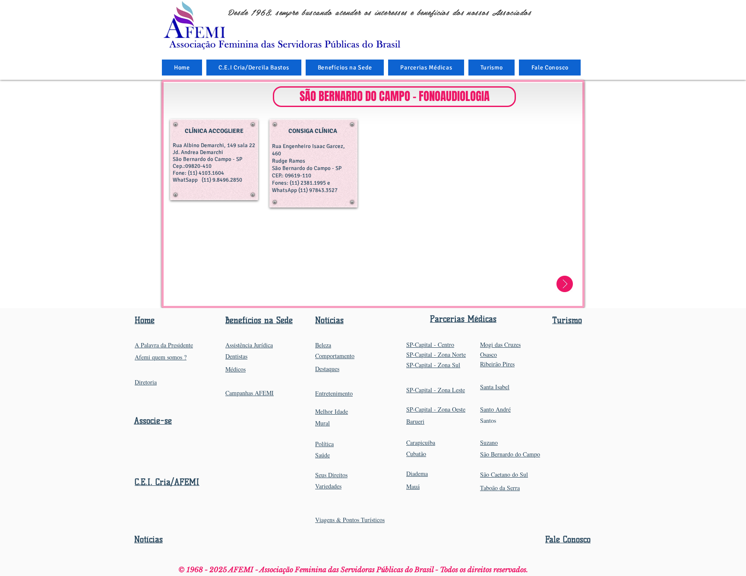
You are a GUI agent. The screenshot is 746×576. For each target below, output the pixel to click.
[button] (345, 67)
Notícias (148, 540)
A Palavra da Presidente (164, 345)
